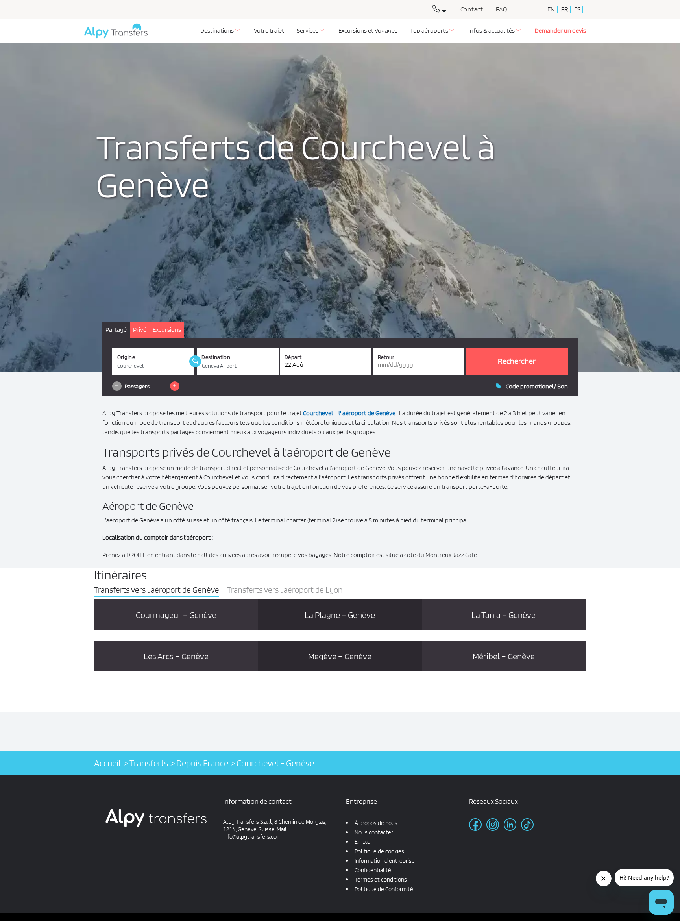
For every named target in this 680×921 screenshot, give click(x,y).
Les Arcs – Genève (176, 656)
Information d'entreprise (385, 860)
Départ (293, 357)
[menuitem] (220, 30)
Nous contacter (374, 832)
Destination (215, 357)
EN (551, 9)
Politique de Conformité (384, 889)
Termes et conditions (381, 879)
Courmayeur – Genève (176, 615)
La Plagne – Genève (340, 615)
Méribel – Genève (504, 656)
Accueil (107, 763)
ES (577, 9)
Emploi (363, 841)
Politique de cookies (379, 851)
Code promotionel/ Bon (537, 386)
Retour (386, 357)
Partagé (116, 329)
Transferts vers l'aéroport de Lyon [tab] (285, 590)
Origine (126, 357)
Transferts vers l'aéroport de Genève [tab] (156, 590)
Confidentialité (373, 870)
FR (564, 9)
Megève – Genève (339, 656)
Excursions (167, 329)
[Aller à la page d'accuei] (113, 33)
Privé (139, 329)
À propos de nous (376, 823)
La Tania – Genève (503, 615)
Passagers (137, 386)
